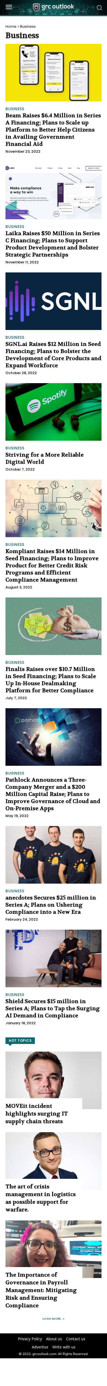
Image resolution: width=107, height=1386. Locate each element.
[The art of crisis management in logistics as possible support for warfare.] (53, 1161)
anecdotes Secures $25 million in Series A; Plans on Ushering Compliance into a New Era (50, 904)
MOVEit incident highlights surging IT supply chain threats (36, 1114)
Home (10, 26)
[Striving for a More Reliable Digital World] (53, 412)
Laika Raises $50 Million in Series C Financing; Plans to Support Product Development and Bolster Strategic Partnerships (52, 244)
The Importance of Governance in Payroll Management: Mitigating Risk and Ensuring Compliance (41, 1290)
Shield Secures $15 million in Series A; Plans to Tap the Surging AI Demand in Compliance (52, 1008)
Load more (52, 1318)
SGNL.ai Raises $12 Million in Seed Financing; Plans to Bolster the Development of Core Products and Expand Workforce (53, 355)
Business (14, 109)
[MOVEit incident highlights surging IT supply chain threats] (53, 1080)
